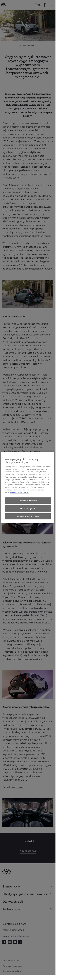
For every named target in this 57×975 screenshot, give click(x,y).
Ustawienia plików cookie (28, 516)
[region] (27, 487)
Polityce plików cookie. (19, 492)
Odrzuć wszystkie (27, 508)
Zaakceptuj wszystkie (28, 500)
